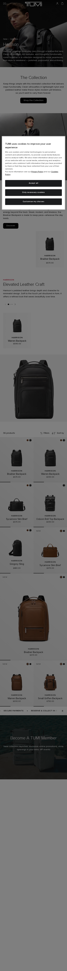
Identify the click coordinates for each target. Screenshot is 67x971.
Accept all (33, 183)
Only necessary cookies (33, 192)
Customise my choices (33, 202)
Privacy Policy (37, 172)
